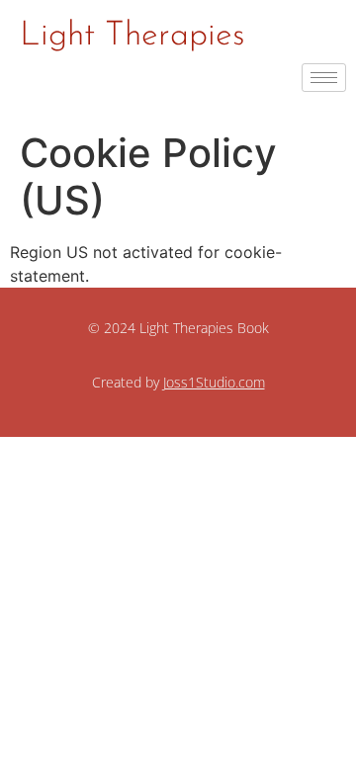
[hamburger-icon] (324, 77)
